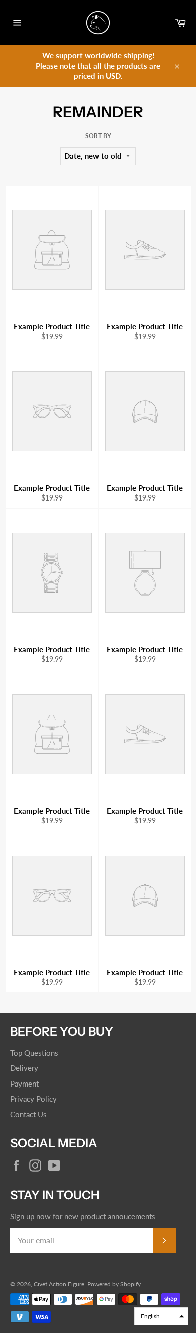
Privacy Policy (33, 1098)
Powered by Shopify (114, 1284)
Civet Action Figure (59, 1284)
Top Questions (34, 1052)
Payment (24, 1083)
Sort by (98, 136)
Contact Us (28, 1114)
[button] (161, 1316)
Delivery (24, 1067)
